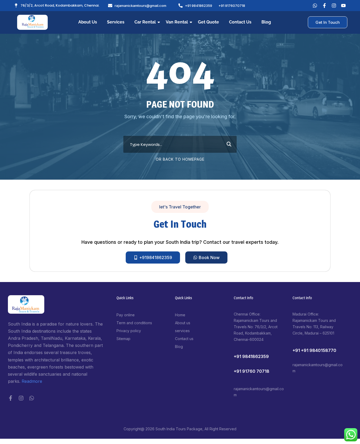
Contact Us (240, 22)
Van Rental (177, 22)
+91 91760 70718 (251, 371)
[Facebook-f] (10, 398)
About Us (87, 22)
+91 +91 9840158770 (314, 350)
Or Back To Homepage (180, 159)
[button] (180, 207)
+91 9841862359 (251, 356)
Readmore (32, 381)
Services (115, 22)
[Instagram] (21, 398)
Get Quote (208, 22)
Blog (266, 22)
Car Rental (145, 22)
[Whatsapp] (315, 5)
